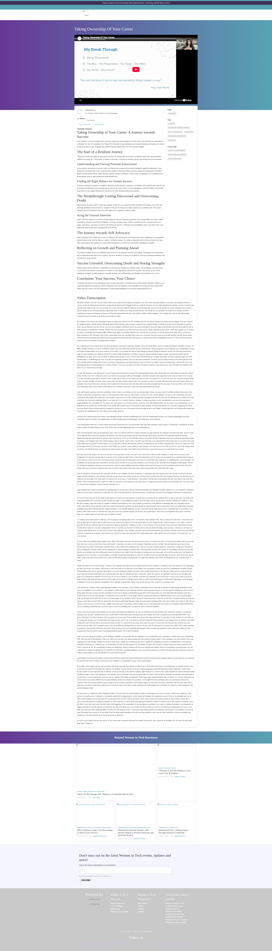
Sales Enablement (176, 150)
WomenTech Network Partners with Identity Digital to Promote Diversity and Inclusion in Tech (136, 832)
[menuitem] (117, 903)
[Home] (86, 15)
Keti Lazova (96, 797)
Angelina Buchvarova (100, 836)
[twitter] (142, 942)
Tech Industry (174, 159)
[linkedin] (129, 942)
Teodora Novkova (180, 776)
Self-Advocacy (175, 132)
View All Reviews (84, 124)
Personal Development (179, 128)
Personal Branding (177, 136)
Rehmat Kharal (90, 110)
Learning (189, 132)
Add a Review (99, 124)
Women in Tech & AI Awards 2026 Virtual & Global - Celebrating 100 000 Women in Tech (139, 3)
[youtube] (149, 942)
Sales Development (177, 154)
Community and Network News (139, 827)
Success (172, 140)
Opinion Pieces (82, 827)
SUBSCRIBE (85, 880)
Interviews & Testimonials (96, 791)
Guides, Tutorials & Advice (167, 768)
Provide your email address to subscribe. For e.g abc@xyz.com (95, 876)
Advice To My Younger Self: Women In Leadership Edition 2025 (105, 794)
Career (171, 123)
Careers (172, 113)
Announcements (123, 827)
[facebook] (122, 942)
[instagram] (136, 942)
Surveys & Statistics (94, 827)
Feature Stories (82, 791)
